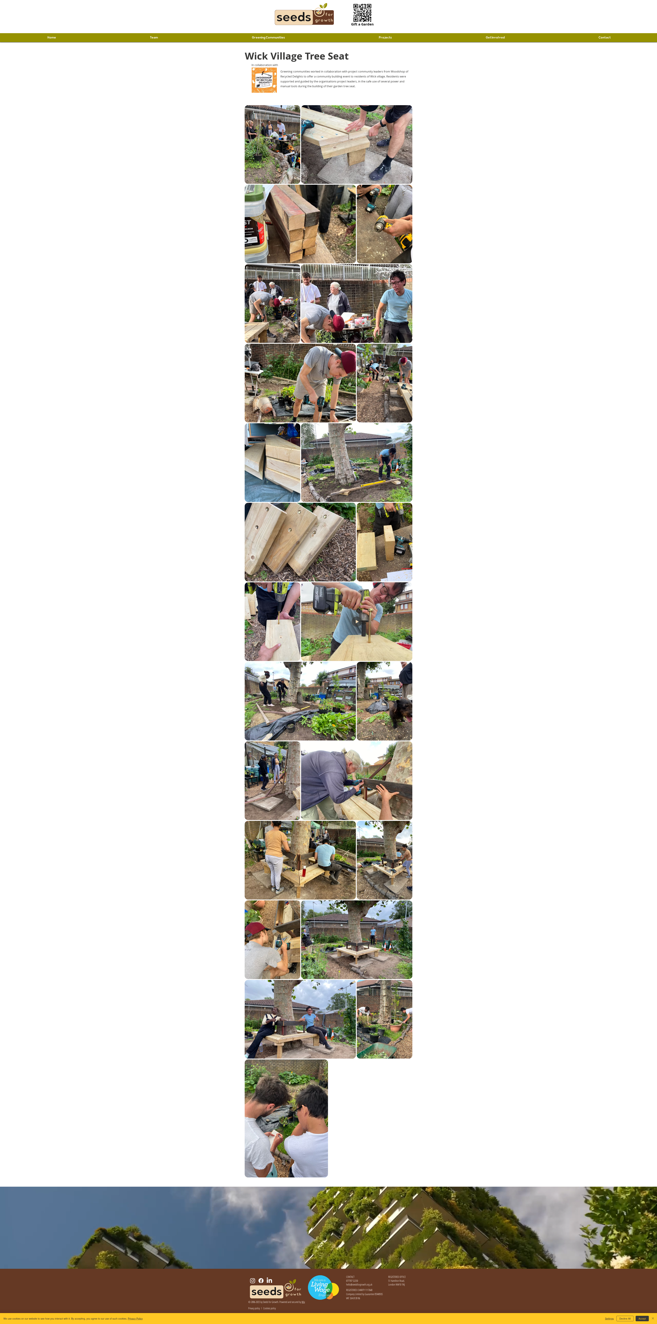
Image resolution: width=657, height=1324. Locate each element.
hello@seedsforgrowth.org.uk (359, 1284)
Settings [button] (609, 1318)
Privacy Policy (135, 1318)
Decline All (625, 1318)
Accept (642, 1318)
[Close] (653, 1318)
